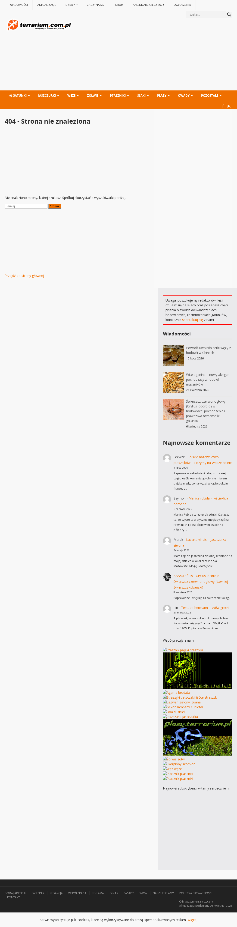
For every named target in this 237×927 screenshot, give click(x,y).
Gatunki (19, 95)
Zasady (128, 893)
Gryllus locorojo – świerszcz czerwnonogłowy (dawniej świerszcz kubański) (201, 581)
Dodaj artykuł (15, 893)
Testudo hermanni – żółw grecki (205, 607)
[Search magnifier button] (229, 14)
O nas (113, 893)
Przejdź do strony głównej (24, 275)
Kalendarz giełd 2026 (148, 5)
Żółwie (92, 95)
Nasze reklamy (163, 893)
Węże (71, 95)
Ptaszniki (118, 95)
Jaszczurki (47, 95)
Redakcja (56, 893)
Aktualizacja (187, 906)
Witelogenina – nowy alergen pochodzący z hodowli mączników (207, 379)
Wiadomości (18, 5)
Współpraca (77, 893)
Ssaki (141, 95)
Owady (184, 95)
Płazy (161, 95)
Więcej (192, 920)
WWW (143, 893)
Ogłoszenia (182, 5)
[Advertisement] (152, 54)
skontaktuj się (192, 319)
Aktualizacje (46, 5)
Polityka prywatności (195, 893)
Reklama (98, 893)
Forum (118, 5)
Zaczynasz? (95, 5)
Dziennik (38, 893)
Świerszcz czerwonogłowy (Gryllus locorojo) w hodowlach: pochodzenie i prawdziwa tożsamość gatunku (205, 411)
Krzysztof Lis (183, 576)
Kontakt (13, 897)
